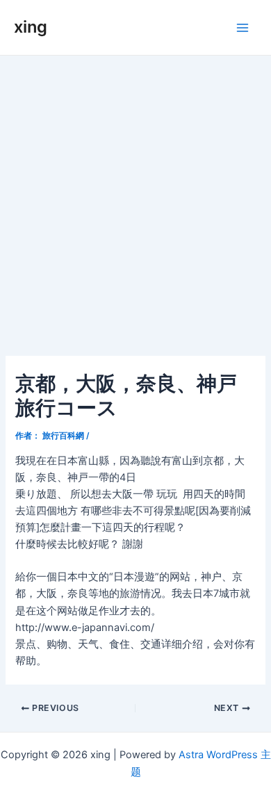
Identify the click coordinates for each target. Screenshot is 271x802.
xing (30, 27)
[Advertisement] (135, 198)
